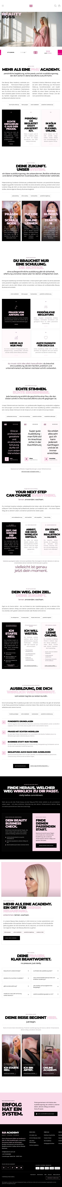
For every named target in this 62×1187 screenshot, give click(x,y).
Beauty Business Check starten (46, 845)
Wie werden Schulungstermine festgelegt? (42, 986)
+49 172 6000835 (6, 1154)
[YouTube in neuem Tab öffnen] (17, 1167)
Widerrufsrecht (56, 1174)
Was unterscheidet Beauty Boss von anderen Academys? (44, 978)
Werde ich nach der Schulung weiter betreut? (12, 994)
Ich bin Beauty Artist (34, 1138)
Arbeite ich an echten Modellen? (13, 978)
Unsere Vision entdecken (11, 938)
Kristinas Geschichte (49, 1135)
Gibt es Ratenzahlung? (10, 986)
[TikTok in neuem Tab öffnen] (12, 1167)
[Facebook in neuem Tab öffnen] (8, 1167)
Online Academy (33, 1145)
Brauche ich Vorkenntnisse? (12, 971)
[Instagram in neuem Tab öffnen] (3, 1167)
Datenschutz (40, 1174)
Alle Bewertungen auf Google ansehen (30, 471)
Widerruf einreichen (53, 1177)
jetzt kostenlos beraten (20, 766)
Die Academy (47, 1140)
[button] (3, 6)
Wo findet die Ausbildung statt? (42, 971)
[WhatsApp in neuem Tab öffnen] (21, 1167)
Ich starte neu (33, 1135)
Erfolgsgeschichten (49, 1143)
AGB (45, 1174)
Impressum (33, 1174)
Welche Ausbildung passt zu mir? (43, 994)
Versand (50, 1174)
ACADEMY (10, 1132)
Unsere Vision (47, 1138)
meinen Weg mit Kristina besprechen (39, 765)
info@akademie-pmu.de (8, 1151)
